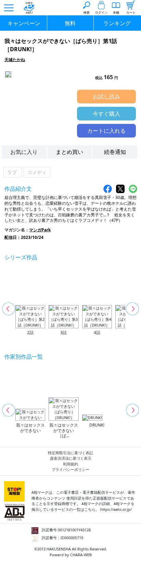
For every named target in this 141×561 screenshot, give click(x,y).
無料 (70, 23)
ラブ (12, 172)
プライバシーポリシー (70, 469)
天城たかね (14, 59)
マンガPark (40, 230)
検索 (87, 12)
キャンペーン (24, 23)
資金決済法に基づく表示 (70, 458)
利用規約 (70, 463)
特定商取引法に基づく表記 (70, 452)
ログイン (101, 12)
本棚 (116, 12)
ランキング (117, 23)
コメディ (37, 172)
